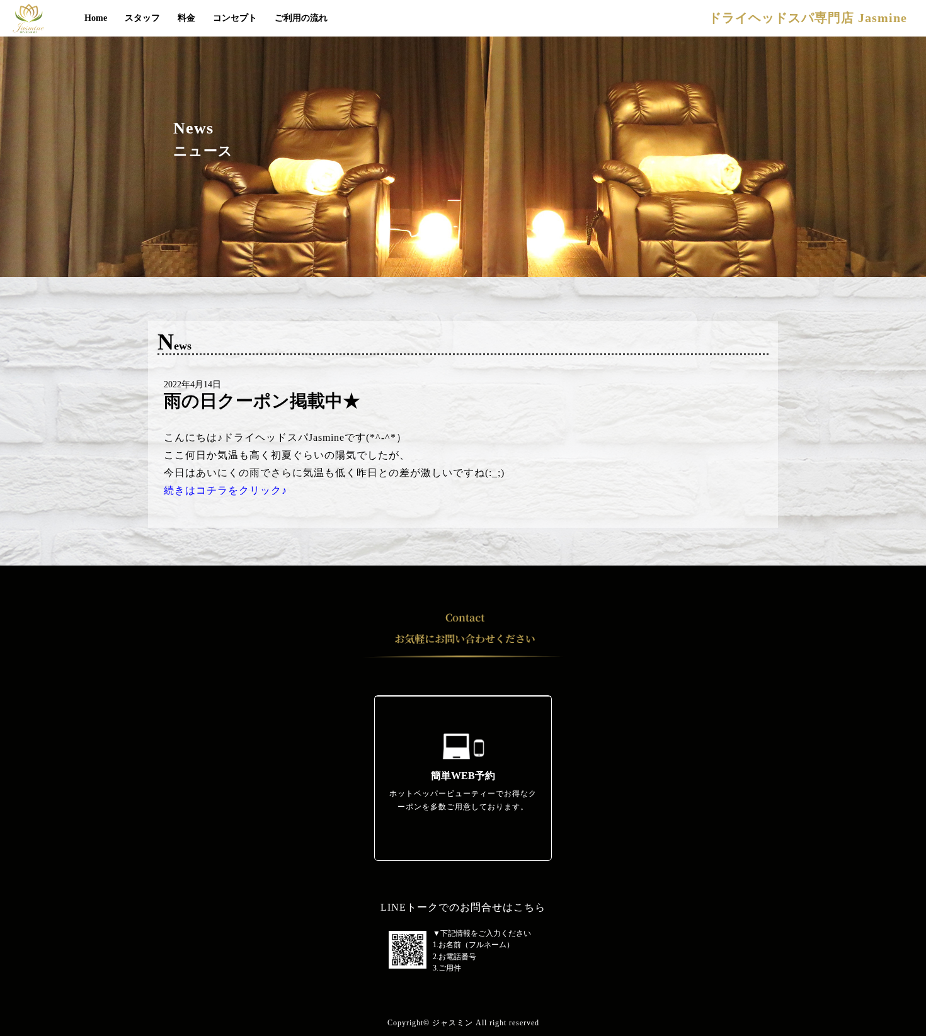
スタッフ (142, 18)
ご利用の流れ (301, 18)
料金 (186, 18)
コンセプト (235, 18)
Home (95, 18)
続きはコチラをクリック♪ (225, 490)
